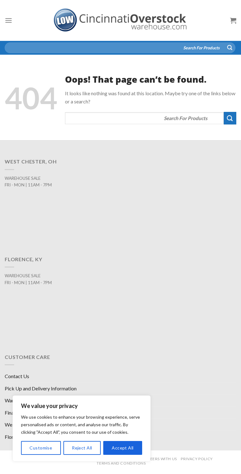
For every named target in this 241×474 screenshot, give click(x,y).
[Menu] (8, 20)
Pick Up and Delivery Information (41, 388)
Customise (40, 447)
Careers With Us (159, 458)
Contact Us (17, 376)
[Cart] (233, 20)
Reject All (82, 447)
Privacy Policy (197, 458)
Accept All (122, 447)
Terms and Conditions (121, 463)
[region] (82, 428)
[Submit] (229, 47)
